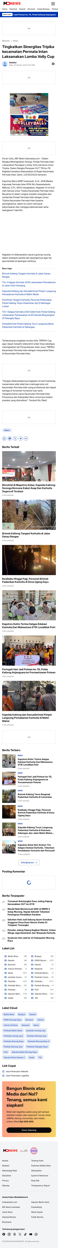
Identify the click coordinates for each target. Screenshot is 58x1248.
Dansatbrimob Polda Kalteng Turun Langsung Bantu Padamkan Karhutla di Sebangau (28, 325)
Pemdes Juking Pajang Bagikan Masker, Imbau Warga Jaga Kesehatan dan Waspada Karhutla (32, 931)
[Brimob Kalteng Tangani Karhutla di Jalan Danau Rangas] (29, 515)
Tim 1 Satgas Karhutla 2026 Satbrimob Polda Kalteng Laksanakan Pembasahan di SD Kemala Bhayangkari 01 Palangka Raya (28, 315)
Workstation (36, 1170)
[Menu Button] (53, 3)
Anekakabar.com (9, 1202)
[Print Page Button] (53, 63)
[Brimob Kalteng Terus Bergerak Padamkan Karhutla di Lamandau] (9, 796)
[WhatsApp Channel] (36, 1234)
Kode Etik (35, 1180)
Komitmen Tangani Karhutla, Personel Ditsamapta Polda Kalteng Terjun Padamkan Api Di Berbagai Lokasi (27, 303)
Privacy (5, 1180)
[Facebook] (10, 438)
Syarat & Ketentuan (39, 1175)
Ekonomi (31, 9)
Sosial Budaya (43, 9)
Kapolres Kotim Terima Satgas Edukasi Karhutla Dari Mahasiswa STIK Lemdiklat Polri (28, 626)
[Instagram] (9, 1234)
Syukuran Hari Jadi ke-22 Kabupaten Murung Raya (31, 939)
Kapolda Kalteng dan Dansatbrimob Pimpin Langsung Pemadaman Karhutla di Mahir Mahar (29, 293)
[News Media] (34, 1151)
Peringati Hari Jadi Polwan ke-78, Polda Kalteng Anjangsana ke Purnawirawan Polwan (28, 671)
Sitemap (5, 1185)
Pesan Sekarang (29, 1130)
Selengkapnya (27, 862)
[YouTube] (30, 1234)
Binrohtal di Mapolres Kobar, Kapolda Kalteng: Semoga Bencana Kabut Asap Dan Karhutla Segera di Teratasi (29, 488)
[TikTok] (25, 1234)
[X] (15, 438)
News (7, 430)
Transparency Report (40, 1185)
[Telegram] (20, 438)
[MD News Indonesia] (12, 4)
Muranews (6, 1222)
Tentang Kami (37, 1160)
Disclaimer (6, 1175)
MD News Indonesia (11, 1207)
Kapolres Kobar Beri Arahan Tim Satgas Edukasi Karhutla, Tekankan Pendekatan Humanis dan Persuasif (36, 848)
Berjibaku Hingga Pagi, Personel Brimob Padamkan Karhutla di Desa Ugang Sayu (25, 580)
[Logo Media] (10, 1151)
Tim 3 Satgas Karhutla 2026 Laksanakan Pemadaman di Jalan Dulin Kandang (29, 284)
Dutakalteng (36, 1207)
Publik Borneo (37, 1217)
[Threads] (14, 1234)
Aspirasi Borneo (9, 1217)
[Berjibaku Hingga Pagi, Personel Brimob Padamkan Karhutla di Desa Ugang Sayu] (29, 560)
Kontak (5, 1160)
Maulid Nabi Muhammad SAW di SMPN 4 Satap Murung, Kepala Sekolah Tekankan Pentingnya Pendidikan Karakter (29, 912)
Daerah (22, 9)
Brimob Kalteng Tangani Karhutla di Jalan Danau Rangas (26, 275)
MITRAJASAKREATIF (16, 1241)
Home (4, 9)
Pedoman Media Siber (41, 1165)
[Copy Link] (26, 438)
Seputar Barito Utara (40, 1202)
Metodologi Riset (9, 1170)
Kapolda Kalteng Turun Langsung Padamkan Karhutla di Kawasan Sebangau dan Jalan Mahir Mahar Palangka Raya (35, 830)
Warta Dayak (37, 1212)
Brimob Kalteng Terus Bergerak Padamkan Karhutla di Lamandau (35, 795)
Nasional (13, 9)
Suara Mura (7, 1212)
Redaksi (5, 1165)
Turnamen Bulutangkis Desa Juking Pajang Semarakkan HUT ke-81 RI (30, 902)
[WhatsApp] (4, 438)
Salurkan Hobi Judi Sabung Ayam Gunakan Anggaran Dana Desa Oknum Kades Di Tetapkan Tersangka (30, 922)
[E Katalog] (24, 1151)
